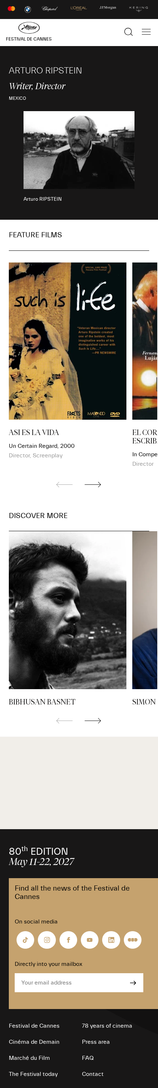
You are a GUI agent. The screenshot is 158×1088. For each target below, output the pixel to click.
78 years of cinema (107, 1026)
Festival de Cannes (34, 1026)
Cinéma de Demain (34, 1042)
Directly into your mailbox (48, 964)
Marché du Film (29, 1058)
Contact (93, 1074)
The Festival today (33, 1074)
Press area (96, 1042)
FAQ (88, 1058)
